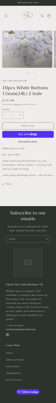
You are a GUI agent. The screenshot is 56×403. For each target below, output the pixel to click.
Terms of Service (14, 380)
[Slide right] (34, 73)
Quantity (6, 109)
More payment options (28, 141)
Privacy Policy (12, 366)
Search (9, 353)
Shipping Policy (13, 373)
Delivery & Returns (15, 360)
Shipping (17, 104)
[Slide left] (21, 73)
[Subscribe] (46, 239)
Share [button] (8, 184)
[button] (6, 16)
